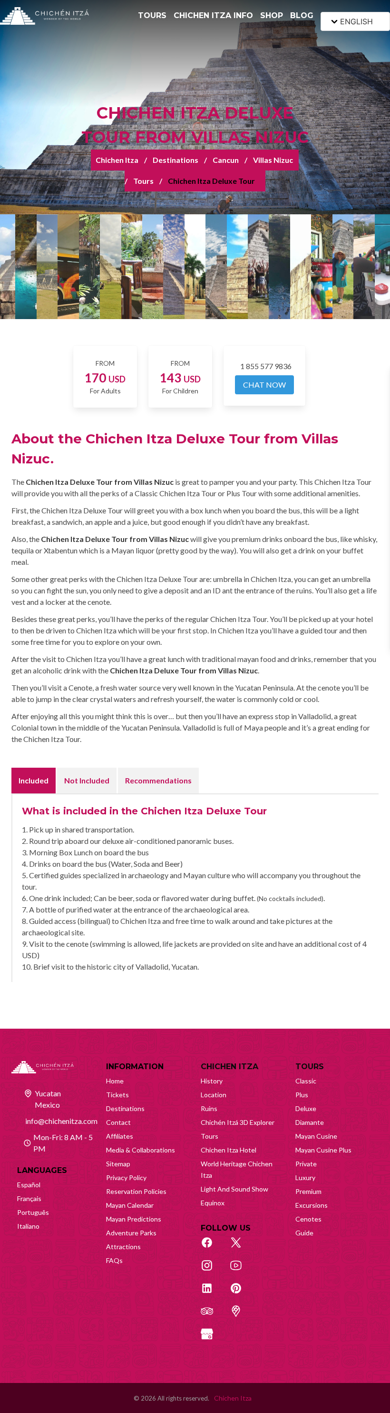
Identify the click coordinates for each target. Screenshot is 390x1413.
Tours (143, 180)
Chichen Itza (117, 159)
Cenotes (308, 1219)
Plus (301, 1095)
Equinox (212, 1203)
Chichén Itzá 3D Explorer (237, 1122)
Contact (118, 1122)
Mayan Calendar (130, 1205)
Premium (308, 1191)
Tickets (117, 1095)
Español (28, 1185)
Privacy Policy (126, 1177)
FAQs (114, 1260)
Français (29, 1198)
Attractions (123, 1247)
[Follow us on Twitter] (241, 1247)
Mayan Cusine (316, 1136)
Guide (304, 1233)
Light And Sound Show (234, 1189)
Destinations (175, 159)
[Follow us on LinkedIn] (212, 1293)
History (212, 1081)
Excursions (311, 1205)
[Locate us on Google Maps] (241, 1316)
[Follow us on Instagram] (212, 1270)
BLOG (301, 15)
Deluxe (305, 1108)
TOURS (152, 15)
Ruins (209, 1108)
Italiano (28, 1226)
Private (306, 1164)
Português (33, 1212)
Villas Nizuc (273, 159)
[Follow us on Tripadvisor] (212, 1316)
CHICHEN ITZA (229, 1066)
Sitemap (118, 1164)
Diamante (309, 1122)
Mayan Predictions (133, 1219)
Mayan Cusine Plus (323, 1150)
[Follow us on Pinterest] (241, 1293)
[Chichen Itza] (44, 16)
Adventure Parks (131, 1233)
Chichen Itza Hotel (228, 1150)
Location (213, 1095)
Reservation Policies (136, 1191)
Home (115, 1081)
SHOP (271, 15)
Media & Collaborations (140, 1150)
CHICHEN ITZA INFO (213, 15)
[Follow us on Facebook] (212, 1247)
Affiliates (119, 1136)
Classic (305, 1081)
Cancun (226, 159)
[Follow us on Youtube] (241, 1270)
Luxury (305, 1177)
